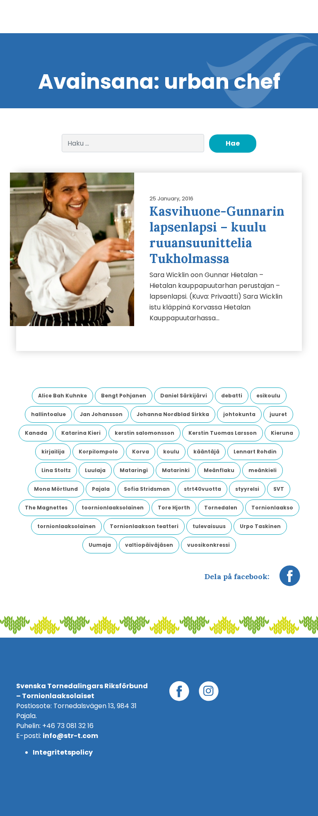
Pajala (101, 488)
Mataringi (134, 470)
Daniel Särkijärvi (183, 395)
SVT (278, 488)
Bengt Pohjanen (123, 395)
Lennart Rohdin (255, 451)
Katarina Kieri (81, 432)
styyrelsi (247, 488)
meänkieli (262, 470)
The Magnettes (46, 507)
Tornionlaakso (272, 507)
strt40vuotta (202, 488)
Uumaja (100, 544)
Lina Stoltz (56, 470)
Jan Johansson (101, 414)
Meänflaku (219, 470)
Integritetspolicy (63, 752)
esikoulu (268, 395)
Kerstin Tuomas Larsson (222, 432)
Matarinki (176, 470)
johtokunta (239, 414)
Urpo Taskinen (260, 526)
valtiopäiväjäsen (149, 544)
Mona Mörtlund (56, 488)
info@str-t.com (70, 735)
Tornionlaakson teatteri (144, 526)
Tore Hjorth (174, 507)
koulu (171, 451)
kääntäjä (206, 451)
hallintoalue (48, 414)
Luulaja (95, 470)
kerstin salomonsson (144, 432)
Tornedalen (220, 507)
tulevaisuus (209, 526)
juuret (278, 414)
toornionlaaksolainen (113, 507)
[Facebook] (290, 579)
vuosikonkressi (208, 544)
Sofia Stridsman (147, 488)
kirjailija (53, 451)
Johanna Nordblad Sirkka (173, 414)
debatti (231, 395)
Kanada (36, 432)
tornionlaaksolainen (66, 526)
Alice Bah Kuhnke (62, 395)
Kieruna (282, 432)
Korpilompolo (98, 451)
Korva (140, 451)
